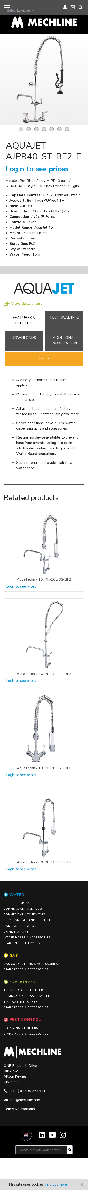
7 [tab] (68, 129)
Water (16, 894)
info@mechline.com (25, 1099)
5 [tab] (52, 129)
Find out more (56, 1184)
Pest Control (25, 1019)
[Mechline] (44, 21)
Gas (13, 955)
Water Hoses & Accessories (27, 937)
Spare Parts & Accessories (26, 943)
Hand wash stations (21, 926)
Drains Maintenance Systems (28, 996)
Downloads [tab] (24, 337)
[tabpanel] (44, 79)
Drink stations (16, 932)
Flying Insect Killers (21, 1028)
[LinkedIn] (42, 1136)
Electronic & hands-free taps (29, 920)
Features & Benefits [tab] (24, 320)
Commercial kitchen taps (25, 914)
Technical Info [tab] (64, 317)
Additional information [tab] (64, 340)
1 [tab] (22, 129)
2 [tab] (29, 129)
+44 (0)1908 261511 (28, 1090)
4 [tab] (45, 129)
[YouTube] (52, 1136)
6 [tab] (60, 129)
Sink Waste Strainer (21, 1001)
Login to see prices (37, 169)
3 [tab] (37, 129)
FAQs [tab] (44, 357)
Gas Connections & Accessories (31, 964)
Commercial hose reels (23, 909)
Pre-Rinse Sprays (18, 903)
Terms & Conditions (19, 1108)
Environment (24, 981)
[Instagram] (63, 1136)
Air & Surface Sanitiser (23, 990)
